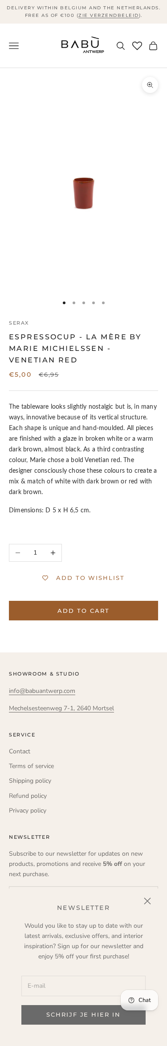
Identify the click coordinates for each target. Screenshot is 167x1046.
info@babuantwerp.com (42, 691)
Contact (19, 751)
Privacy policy (27, 810)
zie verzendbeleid (108, 15)
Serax (19, 323)
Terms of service (31, 766)
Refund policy (28, 796)
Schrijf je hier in (83, 1014)
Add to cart (83, 610)
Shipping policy (30, 780)
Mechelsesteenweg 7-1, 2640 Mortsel (61, 708)
